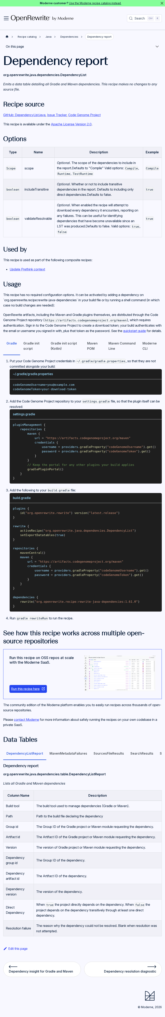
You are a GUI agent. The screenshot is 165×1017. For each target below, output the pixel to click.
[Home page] (7, 36)
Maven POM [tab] (92, 346)
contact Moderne (26, 720)
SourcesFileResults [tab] (109, 753)
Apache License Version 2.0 (71, 124)
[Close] (162, 3)
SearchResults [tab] (141, 753)
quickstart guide (134, 331)
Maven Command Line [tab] (122, 346)
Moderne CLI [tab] (149, 346)
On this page (15, 46)
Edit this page (18, 949)
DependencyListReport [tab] (24, 753)
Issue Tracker (57, 115)
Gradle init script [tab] (31, 346)
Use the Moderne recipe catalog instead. (95, 3)
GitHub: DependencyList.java (24, 115)
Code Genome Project (84, 115)
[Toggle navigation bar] (6, 18)
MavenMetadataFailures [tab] (68, 753)
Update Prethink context (27, 269)
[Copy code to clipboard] (157, 384)
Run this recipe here (25, 689)
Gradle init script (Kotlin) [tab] (64, 346)
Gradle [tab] (11, 343)
